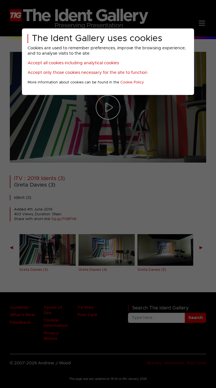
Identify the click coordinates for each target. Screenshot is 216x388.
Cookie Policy (132, 82)
